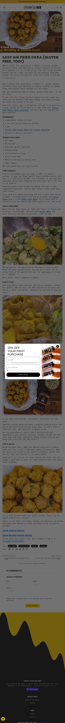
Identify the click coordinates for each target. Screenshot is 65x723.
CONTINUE (23, 374)
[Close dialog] (57, 346)
